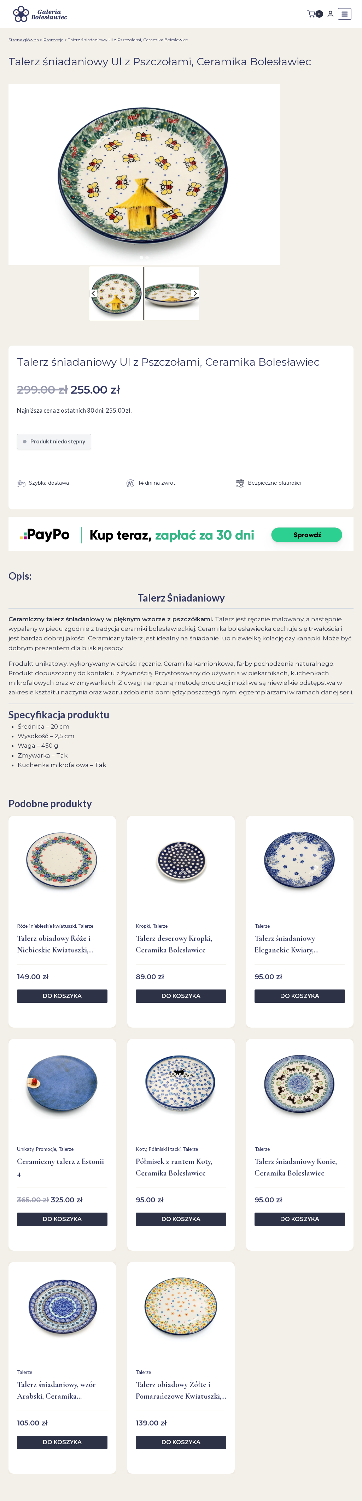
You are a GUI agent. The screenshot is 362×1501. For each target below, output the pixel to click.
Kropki (143, 926)
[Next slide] (195, 293)
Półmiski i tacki (164, 1149)
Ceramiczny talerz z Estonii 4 (60, 1167)
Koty (141, 1149)
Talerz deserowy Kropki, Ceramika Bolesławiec (174, 944)
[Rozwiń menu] (344, 14)
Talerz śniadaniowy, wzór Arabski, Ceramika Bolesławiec (56, 1391)
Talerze (85, 926)
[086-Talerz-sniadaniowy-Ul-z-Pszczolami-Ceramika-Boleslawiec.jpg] (144, 174)
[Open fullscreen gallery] (273, 258)
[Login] (330, 14)
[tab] (141, 257)
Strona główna (23, 39)
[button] (116, 293)
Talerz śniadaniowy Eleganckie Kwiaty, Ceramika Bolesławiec (290, 945)
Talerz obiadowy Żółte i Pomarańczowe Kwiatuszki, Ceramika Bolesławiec (178, 1391)
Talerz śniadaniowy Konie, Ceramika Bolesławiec (296, 1167)
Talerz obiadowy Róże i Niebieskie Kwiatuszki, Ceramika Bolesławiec (53, 945)
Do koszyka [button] (62, 996)
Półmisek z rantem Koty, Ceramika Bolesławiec (174, 1167)
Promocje (53, 39)
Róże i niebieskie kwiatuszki (46, 926)
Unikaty (25, 1149)
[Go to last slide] (93, 293)
